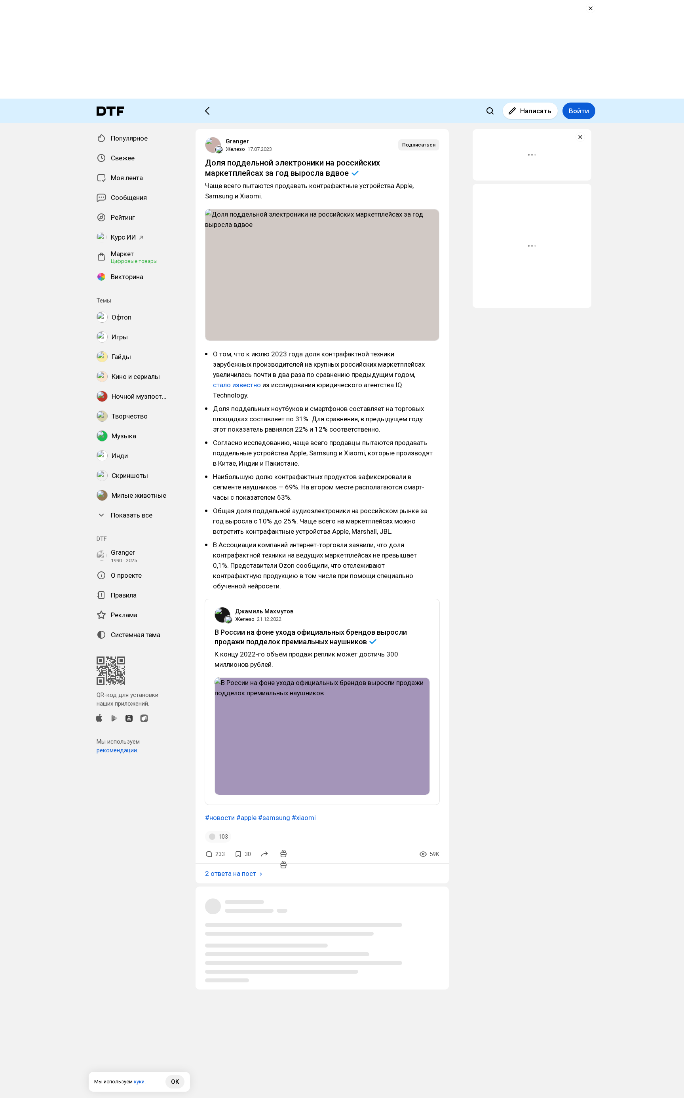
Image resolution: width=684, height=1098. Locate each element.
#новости (220, 818)
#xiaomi (304, 818)
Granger (237, 141)
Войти (579, 111)
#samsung (274, 818)
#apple (246, 818)
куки (139, 1082)
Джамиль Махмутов (264, 611)
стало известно (237, 385)
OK (175, 1081)
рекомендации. (117, 750)
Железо (235, 149)
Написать (535, 111)
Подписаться (418, 145)
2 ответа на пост (230, 873)
